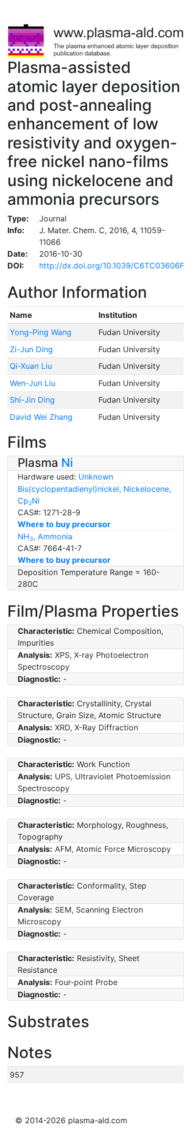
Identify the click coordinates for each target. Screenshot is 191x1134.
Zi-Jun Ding (31, 349)
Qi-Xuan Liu (31, 366)
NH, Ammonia (45, 536)
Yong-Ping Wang (41, 332)
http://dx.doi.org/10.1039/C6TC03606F (111, 265)
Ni (67, 463)
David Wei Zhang (41, 417)
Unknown (95, 477)
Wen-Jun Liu (32, 383)
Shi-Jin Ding (32, 400)
